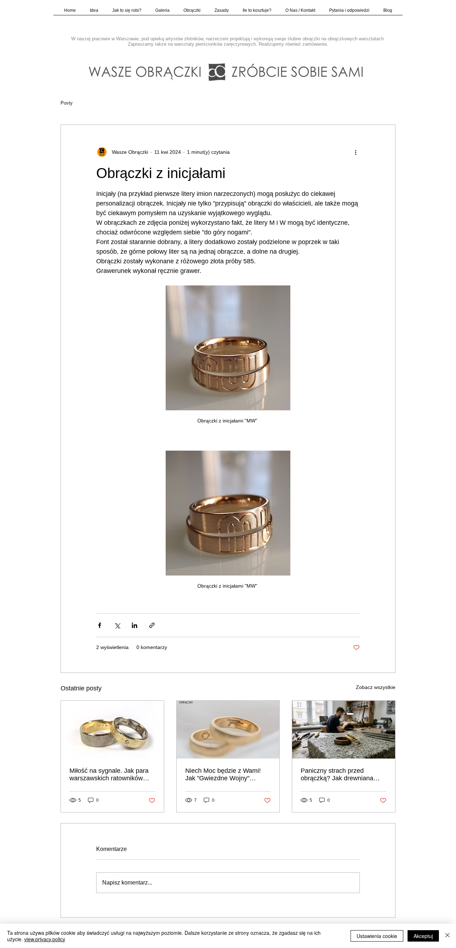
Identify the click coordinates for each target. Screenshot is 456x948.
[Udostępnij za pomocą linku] (152, 625)
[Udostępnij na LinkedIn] (134, 625)
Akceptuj (423, 935)
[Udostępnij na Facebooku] (99, 625)
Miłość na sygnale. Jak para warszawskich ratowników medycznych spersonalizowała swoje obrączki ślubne (109, 774)
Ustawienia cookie (377, 935)
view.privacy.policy (44, 939)
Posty (67, 103)
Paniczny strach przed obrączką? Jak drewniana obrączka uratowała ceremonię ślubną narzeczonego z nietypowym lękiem (341, 774)
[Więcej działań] (355, 152)
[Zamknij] (447, 935)
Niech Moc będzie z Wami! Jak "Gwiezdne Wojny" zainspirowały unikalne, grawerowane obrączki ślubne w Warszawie (227, 774)
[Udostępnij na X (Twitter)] (117, 625)
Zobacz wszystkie (375, 687)
